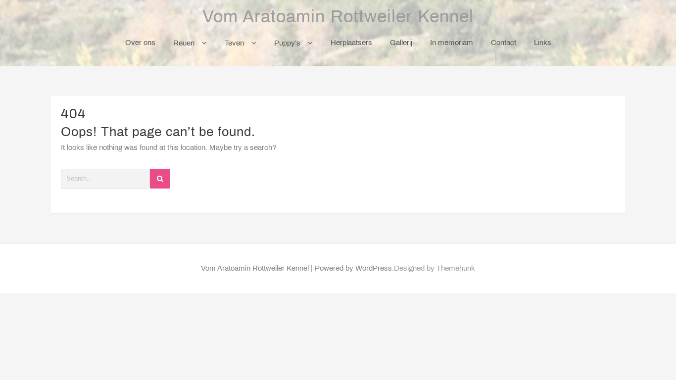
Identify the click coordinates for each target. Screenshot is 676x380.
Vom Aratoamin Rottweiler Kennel (338, 18)
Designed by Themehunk (434, 268)
